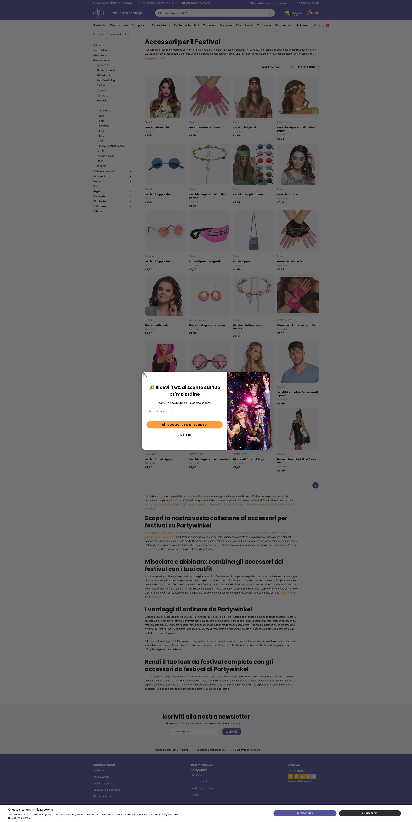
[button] (99, 818)
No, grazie (185, 434)
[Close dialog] (145, 375)
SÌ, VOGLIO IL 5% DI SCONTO (184, 425)
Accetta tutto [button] (305, 813)
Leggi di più (185, 814)
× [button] (408, 808)
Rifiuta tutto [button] (370, 813)
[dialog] (206, 813)
